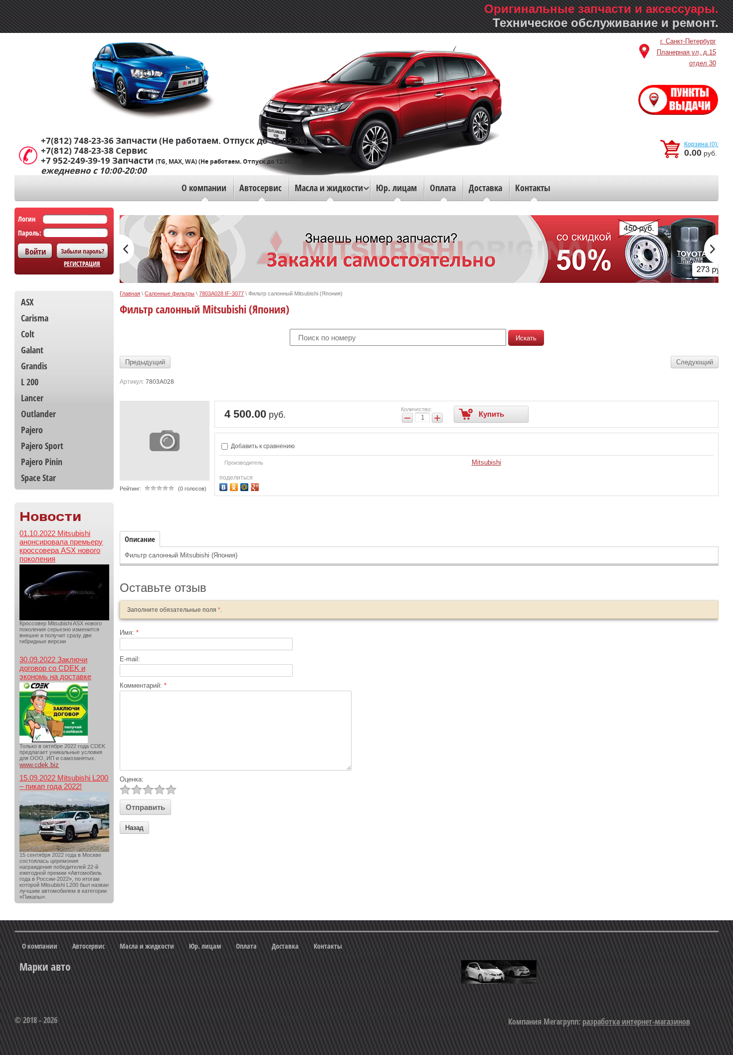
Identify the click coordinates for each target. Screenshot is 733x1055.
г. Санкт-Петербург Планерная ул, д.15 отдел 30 (686, 52)
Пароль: (29, 233)
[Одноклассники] (235, 486)
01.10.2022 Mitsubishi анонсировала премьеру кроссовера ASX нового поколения (61, 546)
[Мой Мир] (245, 486)
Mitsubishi (486, 462)
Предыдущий (145, 362)
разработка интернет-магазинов (636, 1021)
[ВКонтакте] (224, 486)
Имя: (129, 632)
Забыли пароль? (82, 251)
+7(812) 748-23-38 (77, 151)
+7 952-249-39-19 (75, 161)
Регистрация (82, 263)
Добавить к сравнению (262, 446)
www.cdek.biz (39, 765)
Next (711, 249)
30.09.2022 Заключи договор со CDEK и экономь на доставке (55, 668)
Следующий (694, 362)
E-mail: (130, 659)
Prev (127, 249)
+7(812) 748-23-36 (77, 141)
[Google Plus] (256, 486)
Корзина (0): (701, 144)
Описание (140, 539)
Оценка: (132, 779)
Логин (26, 219)
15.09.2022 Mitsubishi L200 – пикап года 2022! (63, 782)
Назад (134, 827)
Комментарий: (143, 685)
